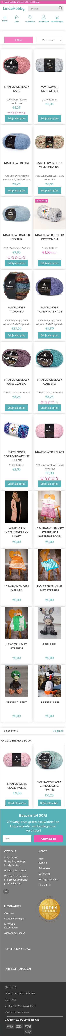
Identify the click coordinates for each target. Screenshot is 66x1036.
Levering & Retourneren (11, 926)
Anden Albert (16, 702)
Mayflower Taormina (16, 309)
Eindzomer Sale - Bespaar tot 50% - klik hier (20, 2)
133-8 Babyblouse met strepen (49, 588)
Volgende (58, 730)
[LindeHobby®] (14, 7)
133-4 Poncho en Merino (16, 588)
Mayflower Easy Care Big (49, 381)
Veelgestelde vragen (14, 918)
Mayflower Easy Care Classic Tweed (49, 785)
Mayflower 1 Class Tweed (17, 785)
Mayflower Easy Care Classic (16, 381)
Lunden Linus (49, 702)
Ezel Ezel (49, 644)
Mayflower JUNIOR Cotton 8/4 (49, 237)
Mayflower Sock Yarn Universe (49, 165)
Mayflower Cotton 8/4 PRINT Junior (17, 456)
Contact (10, 999)
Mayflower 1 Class (49, 452)
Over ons (9, 913)
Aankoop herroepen (14, 933)
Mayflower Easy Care (16, 88)
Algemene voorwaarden (20, 1006)
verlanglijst (30, 21)
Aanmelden (44, 21)
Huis (17, 21)
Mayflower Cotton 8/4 (49, 88)
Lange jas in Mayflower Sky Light (16, 532)
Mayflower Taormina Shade (49, 309)
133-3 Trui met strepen (16, 646)
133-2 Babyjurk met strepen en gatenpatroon (49, 532)
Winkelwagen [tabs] (57, 21)
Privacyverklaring (17, 1012)
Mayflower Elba (16, 163)
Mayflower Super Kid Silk (16, 237)
